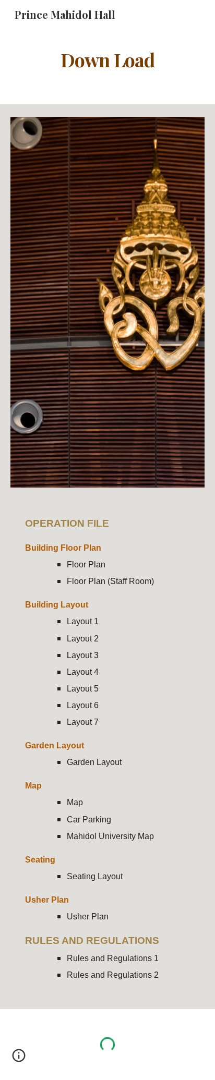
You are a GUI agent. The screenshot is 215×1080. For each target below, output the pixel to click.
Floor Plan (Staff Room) (110, 581)
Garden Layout (94, 762)
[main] (107, 60)
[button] (18, 1059)
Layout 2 (83, 638)
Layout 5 (83, 688)
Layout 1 (83, 621)
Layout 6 (83, 705)
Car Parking (90, 819)
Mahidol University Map (110, 836)
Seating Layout (95, 876)
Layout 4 (83, 672)
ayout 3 (85, 655)
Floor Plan (86, 564)
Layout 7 (83, 722)
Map (75, 802)
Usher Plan (88, 916)
